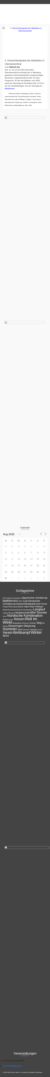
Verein (7, 632)
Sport (19, 629)
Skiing (5, 626)
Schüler (32, 623)
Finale (5, 607)
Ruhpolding (17, 623)
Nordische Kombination (25, 615)
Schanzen (25, 623)
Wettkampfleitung (19, 105)
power (11, 619)
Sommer (10, 629)
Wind (26, 105)
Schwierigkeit (33, 102)
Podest (6, 619)
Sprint (40, 102)
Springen (26, 630)
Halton (26, 606)
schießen (25, 102)
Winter (36, 632)
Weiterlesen (10, 88)
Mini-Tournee (38, 612)
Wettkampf (21, 633)
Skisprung (29, 625)
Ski (43, 623)
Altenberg (12, 93)
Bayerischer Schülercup (34, 597)
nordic (5, 616)
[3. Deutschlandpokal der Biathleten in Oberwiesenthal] (25, 42)
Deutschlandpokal (23, 96)
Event (44, 604)
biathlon (31, 93)
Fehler (39, 96)
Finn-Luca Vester (15, 607)
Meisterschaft (22, 612)
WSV (30, 105)
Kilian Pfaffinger (20, 99)
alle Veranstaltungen (12, 1065)
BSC (16, 600)
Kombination (28, 610)
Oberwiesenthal (9, 102)
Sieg (39, 622)
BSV (20, 601)
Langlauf (28, 99)
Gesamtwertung (9, 99)
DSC (38, 604)
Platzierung (18, 102)
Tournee (39, 630)
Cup (25, 600)
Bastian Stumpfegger (21, 93)
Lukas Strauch (36, 99)
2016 (4, 598)
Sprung (33, 629)
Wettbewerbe (9, 105)
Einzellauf (33, 96)
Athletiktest (17, 598)
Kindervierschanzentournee (13, 610)
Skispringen (15, 625)
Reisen (19, 619)
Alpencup (10, 598)
